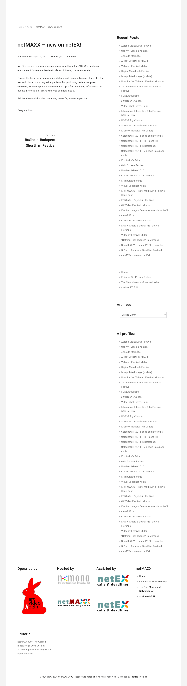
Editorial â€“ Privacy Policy (136, 277)
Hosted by (65, 569)
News (31, 110)
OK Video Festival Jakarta (135, 205)
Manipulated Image (131, 180)
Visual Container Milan (133, 185)
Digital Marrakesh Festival (135, 71)
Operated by (27, 569)
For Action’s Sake (130, 160)
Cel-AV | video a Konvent (134, 50)
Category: (23, 110)
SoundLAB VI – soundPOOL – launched (142, 245)
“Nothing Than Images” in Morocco (140, 240)
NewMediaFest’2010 (132, 170)
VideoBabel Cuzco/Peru (134, 106)
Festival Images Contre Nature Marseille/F (144, 210)
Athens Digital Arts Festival (136, 45)
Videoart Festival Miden (134, 66)
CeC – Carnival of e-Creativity (137, 175)
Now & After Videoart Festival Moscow (142, 81)
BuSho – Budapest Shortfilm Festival (141, 250)
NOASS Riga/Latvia (132, 120)
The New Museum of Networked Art (140, 282)
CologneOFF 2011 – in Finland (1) (139, 141)
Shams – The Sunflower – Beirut (139, 125)
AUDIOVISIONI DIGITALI (134, 61)
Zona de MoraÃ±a (131, 56)
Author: (55, 56)
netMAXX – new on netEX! (135, 255)
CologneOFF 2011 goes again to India (142, 135)
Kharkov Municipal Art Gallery (137, 130)
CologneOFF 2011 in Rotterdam (138, 145)
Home (124, 272)
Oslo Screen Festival (132, 165)
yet (60, 56)
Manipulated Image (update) (136, 76)
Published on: (25, 56)
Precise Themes (139, 677)
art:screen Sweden (131, 101)
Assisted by (106, 569)
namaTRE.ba (128, 215)
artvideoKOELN (129, 287)
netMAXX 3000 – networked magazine (77, 677)
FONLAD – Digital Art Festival (137, 200)
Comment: (71, 56)
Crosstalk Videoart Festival (136, 220)
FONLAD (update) (130, 95)
